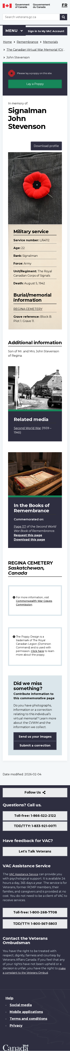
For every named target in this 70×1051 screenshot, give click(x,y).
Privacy (16, 1026)
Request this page (28, 535)
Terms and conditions (28, 1019)
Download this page (29, 539)
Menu (12, 30)
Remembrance (27, 42)
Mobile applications (26, 1012)
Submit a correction (35, 745)
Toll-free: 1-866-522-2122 (35, 816)
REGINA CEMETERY (27, 309)
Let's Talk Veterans (35, 851)
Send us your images (35, 736)
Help (9, 998)
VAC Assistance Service (23, 874)
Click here (37, 651)
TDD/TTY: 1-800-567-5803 (35, 924)
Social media (21, 1005)
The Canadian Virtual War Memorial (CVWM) (38, 49)
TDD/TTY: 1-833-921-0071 (35, 826)
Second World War (27, 428)
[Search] (63, 17)
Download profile (46, 146)
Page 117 (20, 526)
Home (7, 42)
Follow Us (40, 793)
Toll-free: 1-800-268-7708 (35, 912)
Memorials (50, 42)
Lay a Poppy (35, 84)
